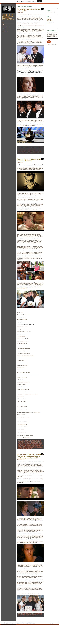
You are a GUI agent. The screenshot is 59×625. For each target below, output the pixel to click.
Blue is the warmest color (27, 614)
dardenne (37, 441)
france (27, 442)
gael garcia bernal (33, 442)
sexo (28, 615)
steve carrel (36, 447)
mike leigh (23, 446)
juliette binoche (20, 444)
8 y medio (32, 440)
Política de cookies (32, 623)
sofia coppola (32, 447)
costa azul (34, 441)
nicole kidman (27, 446)
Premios (26, 440)
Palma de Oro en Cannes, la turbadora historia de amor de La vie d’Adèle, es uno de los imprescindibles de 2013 (29, 456)
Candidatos (23, 613)
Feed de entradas (49, 20)
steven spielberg (40, 447)
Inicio (3, 22)
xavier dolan (30, 448)
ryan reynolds (28, 447)
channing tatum (28, 441)
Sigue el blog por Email (51, 30)
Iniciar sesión (49, 19)
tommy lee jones (20, 448)
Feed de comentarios (50, 21)
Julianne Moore (40, 443)
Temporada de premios (6, 26)
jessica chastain (35, 443)
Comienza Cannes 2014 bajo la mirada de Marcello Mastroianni (29, 160)
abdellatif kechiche (36, 440)
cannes (33, 614)
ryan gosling (24, 447)
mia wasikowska (37, 445)
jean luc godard (30, 443)
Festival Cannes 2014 (23, 442)
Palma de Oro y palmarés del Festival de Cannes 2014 (28, 10)
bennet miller (24, 441)
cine (31, 441)
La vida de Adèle (32, 444)
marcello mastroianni (23, 445)
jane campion (26, 443)
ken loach (24, 444)
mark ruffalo (33, 445)
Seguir (49, 41)
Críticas (4, 24)
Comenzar (39, 1)
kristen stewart (28, 444)
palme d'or (34, 446)
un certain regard (25, 448)
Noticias (23, 440)
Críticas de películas (28, 613)
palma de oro (31, 446)
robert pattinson (39, 446)
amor (23, 614)
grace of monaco (38, 442)
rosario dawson (20, 447)
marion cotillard (29, 445)
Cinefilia (7, 14)
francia (29, 442)
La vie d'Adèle (37, 444)
